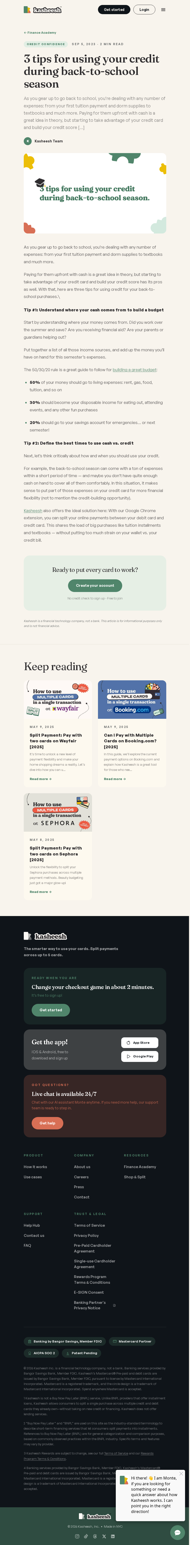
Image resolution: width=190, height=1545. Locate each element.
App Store (137, 1046)
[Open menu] (163, 10)
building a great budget (134, 374)
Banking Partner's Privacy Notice (88, 1314)
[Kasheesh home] (43, 9)
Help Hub (32, 1228)
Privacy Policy (85, 1238)
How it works (35, 1170)
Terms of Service (88, 1228)
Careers (80, 1180)
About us (81, 1170)
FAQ (27, 1248)
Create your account (93, 590)
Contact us (34, 1238)
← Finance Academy (40, 32)
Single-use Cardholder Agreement (83, 1270)
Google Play (139, 1059)
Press (78, 1190)
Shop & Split (132, 1180)
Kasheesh (33, 515)
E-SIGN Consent (88, 1301)
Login (144, 9)
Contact (80, 1200)
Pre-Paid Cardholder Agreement (91, 1251)
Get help (47, 1126)
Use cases (33, 1180)
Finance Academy (137, 1170)
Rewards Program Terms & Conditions (91, 1288)
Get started (114, 9)
